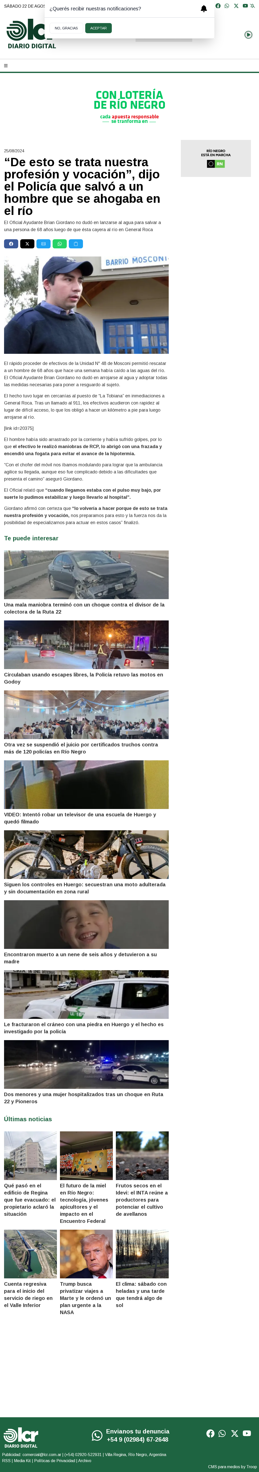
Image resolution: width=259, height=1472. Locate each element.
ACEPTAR (98, 28)
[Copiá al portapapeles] (76, 243)
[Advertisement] (216, 216)
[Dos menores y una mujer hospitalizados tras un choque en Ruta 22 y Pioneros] (86, 1064)
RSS (6, 1461)
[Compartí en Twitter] (27, 243)
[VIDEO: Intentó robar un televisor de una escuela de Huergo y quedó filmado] (86, 784)
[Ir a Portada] (32, 33)
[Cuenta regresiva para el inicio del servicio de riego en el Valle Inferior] (30, 1254)
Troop (251, 1467)
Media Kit (22, 1461)
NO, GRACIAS (66, 28)
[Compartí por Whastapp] (60, 243)
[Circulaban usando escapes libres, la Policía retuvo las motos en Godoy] (86, 644)
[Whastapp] (227, 6)
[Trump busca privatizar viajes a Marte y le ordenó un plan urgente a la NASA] (86, 1254)
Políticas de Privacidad (54, 1461)
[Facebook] (218, 6)
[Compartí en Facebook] (11, 243)
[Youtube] (245, 6)
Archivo (84, 1461)
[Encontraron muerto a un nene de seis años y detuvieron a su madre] (86, 924)
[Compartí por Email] (43, 243)
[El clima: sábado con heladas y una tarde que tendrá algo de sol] (142, 1254)
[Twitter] (236, 6)
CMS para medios (224, 1467)
